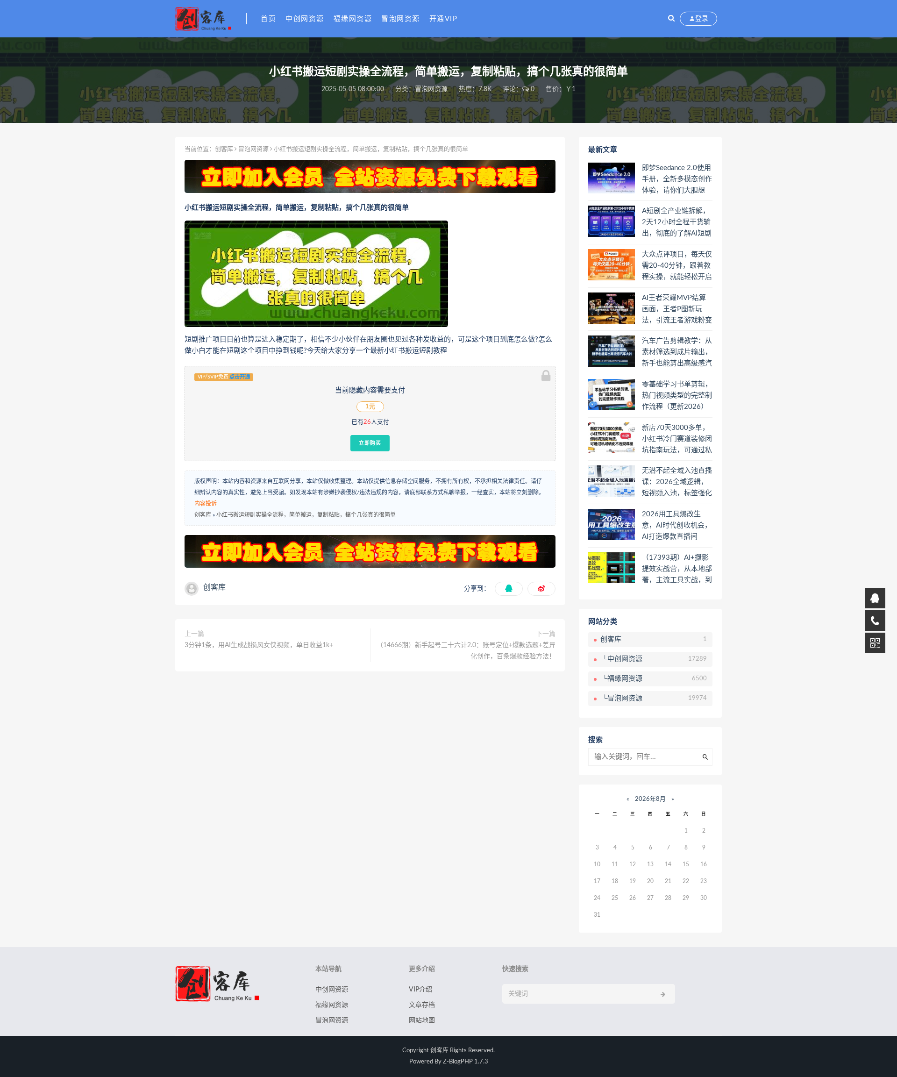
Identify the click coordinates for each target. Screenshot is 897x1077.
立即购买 (370, 443)
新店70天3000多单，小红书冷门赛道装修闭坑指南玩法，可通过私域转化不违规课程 (677, 439)
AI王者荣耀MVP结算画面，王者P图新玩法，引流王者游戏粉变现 (677, 309)
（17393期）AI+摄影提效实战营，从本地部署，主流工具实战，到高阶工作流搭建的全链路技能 (677, 569)
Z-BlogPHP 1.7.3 (465, 1062)
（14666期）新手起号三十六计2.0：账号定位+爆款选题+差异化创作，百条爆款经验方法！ (466, 651)
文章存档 (422, 1005)
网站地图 (422, 1020)
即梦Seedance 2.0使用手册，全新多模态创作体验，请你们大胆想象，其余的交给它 (677, 179)
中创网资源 (304, 18)
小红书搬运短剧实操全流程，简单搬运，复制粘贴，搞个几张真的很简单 (306, 515)
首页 (268, 18)
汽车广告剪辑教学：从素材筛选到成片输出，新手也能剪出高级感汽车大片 (677, 352)
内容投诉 (205, 503)
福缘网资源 (353, 18)
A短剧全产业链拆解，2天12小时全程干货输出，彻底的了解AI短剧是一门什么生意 (677, 222)
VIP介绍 (420, 989)
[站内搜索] (671, 18)
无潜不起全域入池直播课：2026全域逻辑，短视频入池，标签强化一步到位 (677, 482)
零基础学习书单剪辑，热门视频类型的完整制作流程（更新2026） (677, 395)
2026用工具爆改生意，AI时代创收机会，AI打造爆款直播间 (677, 525)
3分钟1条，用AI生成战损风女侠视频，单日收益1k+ (259, 645)
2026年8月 (650, 799)
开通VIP (443, 18)
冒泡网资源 (400, 18)
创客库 (224, 149)
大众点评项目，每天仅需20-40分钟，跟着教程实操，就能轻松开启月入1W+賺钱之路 (677, 266)
